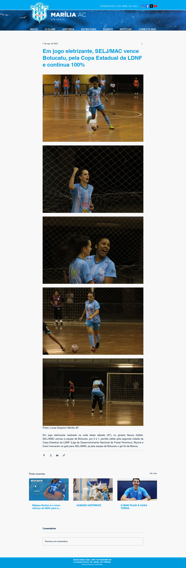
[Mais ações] (141, 43)
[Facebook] (147, 6)
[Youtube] (155, 6)
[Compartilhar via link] (64, 455)
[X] (151, 6)
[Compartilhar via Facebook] (44, 455)
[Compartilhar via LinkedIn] (57, 455)
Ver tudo (153, 473)
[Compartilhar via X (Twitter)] (50, 455)
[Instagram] (143, 6)
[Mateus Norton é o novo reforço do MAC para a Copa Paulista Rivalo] (49, 489)
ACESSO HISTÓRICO (89, 505)
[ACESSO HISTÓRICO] (93, 489)
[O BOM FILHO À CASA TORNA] (137, 489)
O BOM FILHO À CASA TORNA (134, 507)
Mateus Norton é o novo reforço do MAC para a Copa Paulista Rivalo (46, 507)
